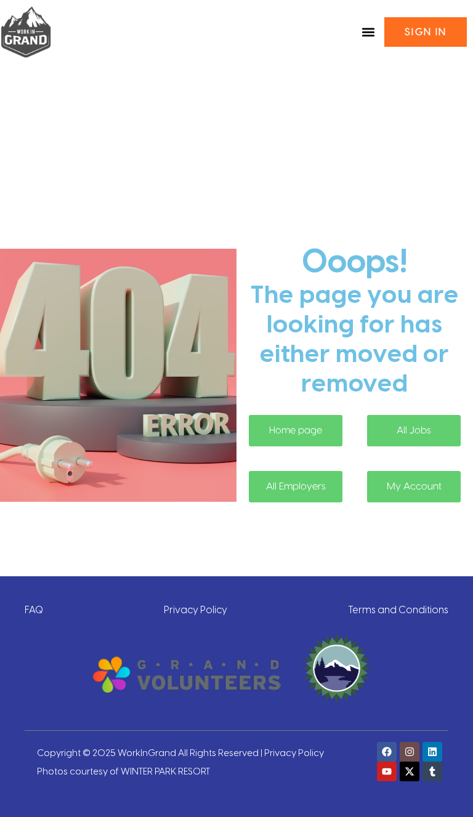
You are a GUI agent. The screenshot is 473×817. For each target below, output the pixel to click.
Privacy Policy (195, 609)
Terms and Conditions (398, 609)
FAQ (34, 609)
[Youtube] (387, 771)
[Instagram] (409, 752)
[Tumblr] (432, 771)
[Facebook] (387, 752)
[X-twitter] (409, 771)
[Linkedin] (432, 752)
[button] (368, 32)
